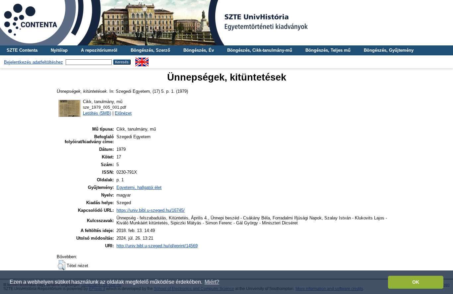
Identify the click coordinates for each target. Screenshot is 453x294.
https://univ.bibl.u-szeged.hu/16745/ (150, 210)
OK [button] (415, 282)
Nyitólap (59, 50)
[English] (142, 60)
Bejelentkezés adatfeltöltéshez (33, 62)
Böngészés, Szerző (150, 50)
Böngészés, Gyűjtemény (389, 50)
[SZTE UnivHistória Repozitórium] (226, 22)
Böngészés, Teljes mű (328, 50)
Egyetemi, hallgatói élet (139, 187)
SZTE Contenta (22, 50)
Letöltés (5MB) (97, 113)
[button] (61, 265)
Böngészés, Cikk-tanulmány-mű (259, 50)
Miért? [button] (212, 282)
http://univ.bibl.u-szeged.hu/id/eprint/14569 (157, 245)
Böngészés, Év (198, 50)
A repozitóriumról (99, 50)
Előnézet (123, 113)
